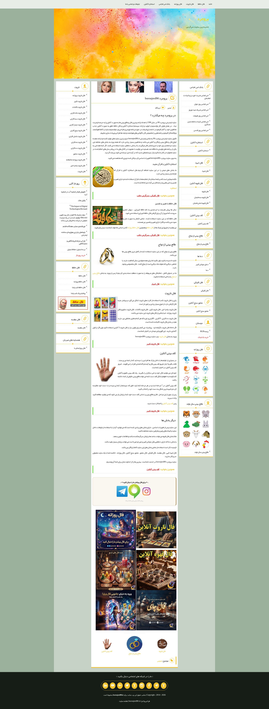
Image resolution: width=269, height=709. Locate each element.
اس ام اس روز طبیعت (200, 116)
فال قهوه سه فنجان (201, 197)
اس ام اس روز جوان (201, 104)
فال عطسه (81, 328)
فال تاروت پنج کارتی (77, 130)
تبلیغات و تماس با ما (132, 4)
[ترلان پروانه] (135, 87)
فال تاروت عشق (79, 154)
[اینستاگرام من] (142, 685)
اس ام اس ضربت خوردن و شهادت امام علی (196, 96)
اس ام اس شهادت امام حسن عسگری (198, 123)
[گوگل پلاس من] (120, 685)
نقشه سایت (123, 701)
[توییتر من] (127, 685)
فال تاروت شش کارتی (77, 136)
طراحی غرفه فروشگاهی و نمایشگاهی (77, 242)
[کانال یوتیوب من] (112, 685)
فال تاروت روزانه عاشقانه (75, 160)
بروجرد (203, 18)
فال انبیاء (205, 171)
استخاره (173, 188)
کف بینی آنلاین (168, 403)
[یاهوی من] (163, 685)
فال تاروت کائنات (78, 107)
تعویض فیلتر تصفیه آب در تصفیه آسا (74, 193)
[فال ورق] (116, 611)
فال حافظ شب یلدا (78, 287)
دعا (207, 270)
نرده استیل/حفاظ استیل (76, 249)
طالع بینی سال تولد (201, 452)
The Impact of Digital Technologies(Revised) (78, 207)
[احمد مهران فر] (163, 87)
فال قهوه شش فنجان (200, 203)
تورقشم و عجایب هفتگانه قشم (74, 226)
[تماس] (134, 685)
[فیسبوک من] (149, 685)
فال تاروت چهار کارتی (77, 124)
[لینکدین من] (105, 685)
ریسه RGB (204, 331)
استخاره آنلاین (149, 4)
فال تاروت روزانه (79, 95)
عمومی (159, 661)
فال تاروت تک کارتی (77, 113)
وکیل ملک (81, 200)
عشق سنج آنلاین (202, 311)
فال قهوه (205, 191)
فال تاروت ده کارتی (78, 148)
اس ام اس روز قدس (201, 130)
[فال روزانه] (116, 530)
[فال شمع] (116, 571)
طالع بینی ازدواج (202, 244)
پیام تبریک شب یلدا (78, 293)
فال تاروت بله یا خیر (77, 165)
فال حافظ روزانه (133, 227)
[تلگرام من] (156, 685)
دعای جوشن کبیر (202, 264)
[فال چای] (156, 611)
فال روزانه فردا (79, 348)
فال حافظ (201, 4)
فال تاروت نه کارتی (78, 142)
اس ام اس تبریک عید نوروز (198, 110)
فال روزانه (178, 4)
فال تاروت (190, 4)
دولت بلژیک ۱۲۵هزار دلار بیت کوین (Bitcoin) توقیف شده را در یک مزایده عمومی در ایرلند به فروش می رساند (73, 217)
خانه (210, 4)
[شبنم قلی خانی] (106, 87)
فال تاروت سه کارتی (77, 119)
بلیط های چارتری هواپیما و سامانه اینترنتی (74, 233)
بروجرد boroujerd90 (156, 98)
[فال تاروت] (156, 530)
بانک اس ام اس (164, 4)
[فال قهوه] (156, 571)
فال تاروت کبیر (79, 101)
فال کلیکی (204, 290)
